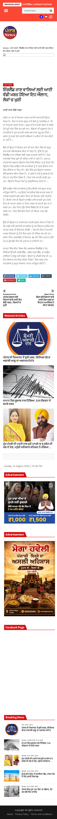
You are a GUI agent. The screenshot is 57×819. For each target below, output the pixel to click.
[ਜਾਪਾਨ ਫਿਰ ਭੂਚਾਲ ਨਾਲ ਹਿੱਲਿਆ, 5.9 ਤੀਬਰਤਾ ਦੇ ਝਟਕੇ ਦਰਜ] (28, 381)
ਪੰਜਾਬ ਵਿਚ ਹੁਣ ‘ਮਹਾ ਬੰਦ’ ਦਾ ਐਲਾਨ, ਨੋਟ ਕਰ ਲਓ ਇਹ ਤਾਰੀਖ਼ (37, 790)
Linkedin (35, 276)
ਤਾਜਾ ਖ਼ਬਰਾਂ (14, 48)
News (24, 740)
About (10, 814)
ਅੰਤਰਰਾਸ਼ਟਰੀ (31, 740)
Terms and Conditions (41, 814)
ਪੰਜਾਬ (31, 725)
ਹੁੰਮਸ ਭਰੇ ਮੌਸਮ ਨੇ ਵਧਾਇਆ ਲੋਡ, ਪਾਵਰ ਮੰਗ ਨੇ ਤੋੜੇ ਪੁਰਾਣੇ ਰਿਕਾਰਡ (38, 775)
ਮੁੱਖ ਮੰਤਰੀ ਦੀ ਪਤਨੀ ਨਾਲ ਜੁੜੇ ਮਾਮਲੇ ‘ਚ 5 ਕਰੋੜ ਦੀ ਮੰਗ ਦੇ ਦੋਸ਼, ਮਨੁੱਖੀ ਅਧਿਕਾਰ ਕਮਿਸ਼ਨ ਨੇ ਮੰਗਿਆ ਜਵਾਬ (27, 445)
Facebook (10, 276)
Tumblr (47, 276)
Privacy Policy (21, 814)
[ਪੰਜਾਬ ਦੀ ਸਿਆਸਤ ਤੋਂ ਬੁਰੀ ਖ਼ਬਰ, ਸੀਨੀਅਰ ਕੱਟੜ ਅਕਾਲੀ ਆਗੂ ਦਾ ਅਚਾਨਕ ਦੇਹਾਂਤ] (28, 338)
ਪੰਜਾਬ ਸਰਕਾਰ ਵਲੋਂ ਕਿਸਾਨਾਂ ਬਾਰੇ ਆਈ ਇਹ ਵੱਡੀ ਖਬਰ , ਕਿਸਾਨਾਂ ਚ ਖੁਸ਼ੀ (12, 299)
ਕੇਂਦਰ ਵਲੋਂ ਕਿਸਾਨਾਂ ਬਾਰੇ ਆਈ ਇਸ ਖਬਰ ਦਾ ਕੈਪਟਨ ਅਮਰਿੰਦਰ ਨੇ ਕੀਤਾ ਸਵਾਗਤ (45, 299)
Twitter (23, 276)
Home (6, 48)
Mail (22, 280)
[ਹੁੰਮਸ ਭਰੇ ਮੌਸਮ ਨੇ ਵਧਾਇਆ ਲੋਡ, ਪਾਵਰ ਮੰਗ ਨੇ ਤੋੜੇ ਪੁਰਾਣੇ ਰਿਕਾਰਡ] (11, 776)
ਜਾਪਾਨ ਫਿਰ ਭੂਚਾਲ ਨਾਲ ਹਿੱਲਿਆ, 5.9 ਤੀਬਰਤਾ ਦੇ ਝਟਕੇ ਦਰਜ (22, 4)
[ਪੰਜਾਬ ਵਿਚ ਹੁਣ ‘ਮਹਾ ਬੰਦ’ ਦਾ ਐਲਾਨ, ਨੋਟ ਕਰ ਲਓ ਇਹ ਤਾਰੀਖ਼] (11, 791)
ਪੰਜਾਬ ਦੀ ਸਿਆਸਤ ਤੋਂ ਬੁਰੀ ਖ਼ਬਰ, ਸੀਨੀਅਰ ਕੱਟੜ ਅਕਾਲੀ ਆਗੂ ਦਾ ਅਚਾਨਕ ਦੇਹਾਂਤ (26, 359)
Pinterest (11, 280)
